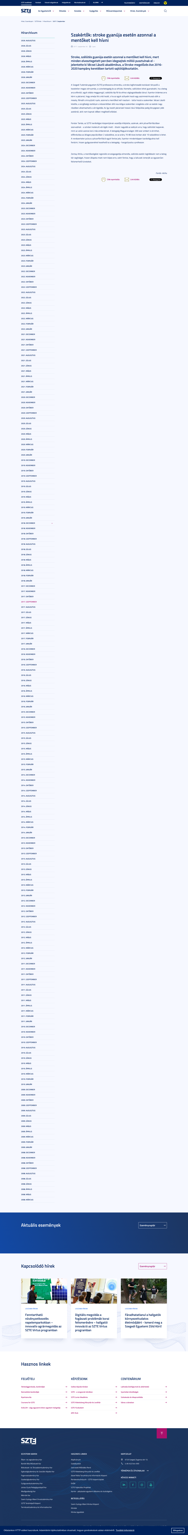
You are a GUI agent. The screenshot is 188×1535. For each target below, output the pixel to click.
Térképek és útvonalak (133, 1471)
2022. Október (27, 282)
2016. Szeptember (29, 664)
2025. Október (27, 93)
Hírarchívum (47, 21)
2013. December (28, 838)
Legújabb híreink (31, 1309)
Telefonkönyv (129, 3)
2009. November (28, 1095)
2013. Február (27, 890)
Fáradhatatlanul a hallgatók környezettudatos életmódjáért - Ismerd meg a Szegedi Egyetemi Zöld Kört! (143, 1320)
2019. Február (27, 512)
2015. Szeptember (29, 727)
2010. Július (26, 1053)
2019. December (28, 460)
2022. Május (26, 308)
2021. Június (26, 365)
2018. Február (27, 575)
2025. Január (26, 140)
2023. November (28, 213)
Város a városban (127, 1402)
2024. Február (27, 198)
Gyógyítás (93, 10)
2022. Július (26, 297)
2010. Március (27, 1074)
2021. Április (26, 376)
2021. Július (26, 360)
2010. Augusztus (28, 1047)
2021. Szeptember (29, 350)
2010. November (28, 1032)
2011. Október (27, 974)
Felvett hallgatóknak (51, 2)
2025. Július (26, 108)
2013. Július (26, 864)
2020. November (28, 402)
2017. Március (27, 633)
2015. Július (26, 738)
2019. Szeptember (29, 476)
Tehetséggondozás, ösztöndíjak (33, 1386)
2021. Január (26, 392)
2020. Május (26, 434)
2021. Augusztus (28, 355)
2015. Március (27, 759)
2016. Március (27, 696)
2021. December (28, 334)
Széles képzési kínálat (79, 1386)
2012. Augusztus (28, 921)
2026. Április (26, 61)
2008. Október (27, 1163)
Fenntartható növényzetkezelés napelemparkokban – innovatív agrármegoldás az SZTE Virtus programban (43, 1322)
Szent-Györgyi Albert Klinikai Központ (85, 1504)
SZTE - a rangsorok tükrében (82, 1392)
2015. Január (26, 769)
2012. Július (26, 927)
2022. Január (26, 329)
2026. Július (26, 46)
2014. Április (26, 817)
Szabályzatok (76, 1463)
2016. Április (26, 691)
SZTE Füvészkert (77, 1407)
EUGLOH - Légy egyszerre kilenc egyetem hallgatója (40, 1407)
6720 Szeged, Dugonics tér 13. (136, 1459)
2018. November (28, 528)
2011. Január (26, 1021)
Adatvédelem (144, 3)
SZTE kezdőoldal (26, 2)
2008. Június (26, 1184)
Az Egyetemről (44, 10)
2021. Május (26, 371)
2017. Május (26, 622)
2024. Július (26, 171)
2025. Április (26, 124)
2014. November (28, 780)
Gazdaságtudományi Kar (30, 1479)
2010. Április (26, 1068)
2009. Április (26, 1131)
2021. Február (27, 386)
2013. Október (27, 848)
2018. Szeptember (29, 539)
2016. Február (27, 701)
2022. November (28, 276)
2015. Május (26, 748)
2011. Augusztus (28, 984)
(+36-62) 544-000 (132, 1463)
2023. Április (26, 250)
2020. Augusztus (28, 418)
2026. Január (26, 77)
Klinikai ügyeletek (77, 1512)
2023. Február (27, 261)
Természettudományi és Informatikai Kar (36, 1507)
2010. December (28, 1026)
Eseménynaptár (147, 1225)
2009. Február (27, 1142)
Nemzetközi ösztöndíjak (30, 1392)
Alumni (95, 2)
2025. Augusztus (28, 103)
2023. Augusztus (28, 229)
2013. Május (26, 874)
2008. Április (26, 1189)
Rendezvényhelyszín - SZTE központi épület (87, 1479)
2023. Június (26, 240)
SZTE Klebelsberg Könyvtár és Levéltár (86, 1402)
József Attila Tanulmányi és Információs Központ (89, 1475)
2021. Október (27, 344)
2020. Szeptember (29, 413)
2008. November (28, 1157)
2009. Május (26, 1126)
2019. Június (26, 491)
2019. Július (26, 486)
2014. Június (26, 806)
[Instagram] (142, 1485)
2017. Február (27, 638)
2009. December (28, 1089)
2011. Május (26, 1000)
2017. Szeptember (59, 21)
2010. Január (26, 1084)
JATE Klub (74, 1413)
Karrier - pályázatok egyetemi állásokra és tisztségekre (91, 1491)
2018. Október (27, 533)
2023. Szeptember (29, 224)
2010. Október (27, 1037)
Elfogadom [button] (178, 1530)
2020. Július (26, 423)
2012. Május (26, 937)
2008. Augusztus (28, 1173)
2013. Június (26, 869)
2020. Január (26, 455)
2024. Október (27, 156)
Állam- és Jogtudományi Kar (31, 1459)
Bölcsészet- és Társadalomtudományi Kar (36, 1467)
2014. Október (27, 785)
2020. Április (26, 439)
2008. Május (26, 1194)
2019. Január (26, 518)
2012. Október (27, 911)
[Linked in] (124, 1485)
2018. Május (26, 560)
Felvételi (38, 2)
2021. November (28, 339)
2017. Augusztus (28, 607)
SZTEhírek (38, 21)
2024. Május (26, 182)
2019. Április (26, 502)
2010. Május (26, 1063)
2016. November (28, 654)
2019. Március (27, 507)
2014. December (28, 775)
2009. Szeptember (29, 1105)
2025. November (28, 87)
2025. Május (26, 119)
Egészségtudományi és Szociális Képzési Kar (37, 1471)
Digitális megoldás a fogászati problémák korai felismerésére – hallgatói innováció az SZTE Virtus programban (92, 1322)
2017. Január (26, 643)
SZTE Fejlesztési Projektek (81, 1487)
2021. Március (27, 381)
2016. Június (26, 680)
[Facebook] (133, 1485)
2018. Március (27, 570)
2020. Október (27, 407)
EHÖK (73, 1483)
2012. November (28, 906)
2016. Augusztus (28, 670)
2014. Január (26, 832)
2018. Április (26, 565)
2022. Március (27, 318)
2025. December (28, 82)
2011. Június (26, 995)
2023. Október (27, 219)
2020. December (28, 397)
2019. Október (27, 470)
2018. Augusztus (28, 544)
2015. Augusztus (28, 733)
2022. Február (27, 324)
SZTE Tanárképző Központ (31, 1503)
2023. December (28, 208)
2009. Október (27, 1100)
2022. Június (26, 303)
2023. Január (26, 266)
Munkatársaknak (79, 2)
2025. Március (27, 129)
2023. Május (26, 245)
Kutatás (77, 10)
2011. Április (26, 1005)
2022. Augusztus (28, 292)
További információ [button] (125, 1530)
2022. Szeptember (29, 287)
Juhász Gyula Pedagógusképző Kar (34, 1487)
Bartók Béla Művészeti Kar (31, 1463)
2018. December (28, 523)
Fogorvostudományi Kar (30, 1475)
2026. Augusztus (28, 40)
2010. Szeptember (29, 1042)
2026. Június (26, 51)
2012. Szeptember (29, 916)
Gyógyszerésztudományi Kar (32, 1483)
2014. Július (26, 801)
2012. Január (26, 958)
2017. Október (27, 596)
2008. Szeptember (29, 1168)
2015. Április (26, 754)
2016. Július (26, 675)
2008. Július (26, 1178)
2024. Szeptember (29, 161)
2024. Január (26, 203)
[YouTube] (151, 1485)
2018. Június (26, 554)
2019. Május (26, 497)
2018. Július (26, 549)
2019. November (28, 465)
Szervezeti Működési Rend (81, 1467)
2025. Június (26, 114)
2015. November (28, 717)
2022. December (28, 271)
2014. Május (26, 811)
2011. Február (27, 1016)
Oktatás (62, 10)
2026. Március (27, 66)
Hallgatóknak (66, 2)
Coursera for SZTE (28, 1402)
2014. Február (27, 827)
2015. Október (27, 722)
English (157, 3)
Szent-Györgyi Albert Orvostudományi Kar (37, 1499)
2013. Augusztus (28, 858)
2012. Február (27, 953)
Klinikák (74, 1508)
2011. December (28, 963)
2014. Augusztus (28, 796)
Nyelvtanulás (26, 1397)
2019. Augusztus (28, 481)
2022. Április (26, 313)
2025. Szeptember (29, 98)
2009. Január (26, 1147)
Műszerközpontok (114, 10)
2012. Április (26, 942)
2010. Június (26, 1058)
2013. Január (26, 895)
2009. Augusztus (28, 1110)
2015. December (28, 712)
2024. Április (26, 187)
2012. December (28, 900)
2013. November (28, 843)
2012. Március (27, 948)
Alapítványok (76, 1459)
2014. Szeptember (29, 790)
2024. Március (27, 192)
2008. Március (27, 1199)
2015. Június (26, 743)
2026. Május (26, 56)
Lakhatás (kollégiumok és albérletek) (135, 1386)
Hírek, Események (138, 10)
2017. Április (26, 628)
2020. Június (26, 428)
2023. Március (27, 255)
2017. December (28, 586)
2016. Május (26, 685)
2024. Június (26, 177)
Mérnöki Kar (25, 1495)
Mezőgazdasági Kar (28, 1491)
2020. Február (27, 449)
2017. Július (26, 612)
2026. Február (27, 72)
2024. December (28, 145)
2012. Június (26, 932)
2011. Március (27, 1011)
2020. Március (27, 444)
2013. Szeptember (29, 853)
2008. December (28, 1152)
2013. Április (26, 879)
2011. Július (26, 990)
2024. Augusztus (28, 166)
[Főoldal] (26, 10)
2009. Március (27, 1136)
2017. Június (26, 617)
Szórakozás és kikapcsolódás (132, 1397)
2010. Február (27, 1079)
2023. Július (26, 234)
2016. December (28, 649)
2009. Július (26, 1116)
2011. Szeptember (29, 979)
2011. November (28, 969)
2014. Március (27, 822)
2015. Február (27, 764)
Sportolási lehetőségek (129, 1392)
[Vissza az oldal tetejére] (162, 1433)
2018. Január (26, 581)
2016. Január (26, 706)
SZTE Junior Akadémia (79, 1397)
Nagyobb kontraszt (165, 2)
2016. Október (27, 659)
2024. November (28, 150)
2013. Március (27, 885)
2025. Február (27, 135)
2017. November (28, 591)
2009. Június (26, 1121)
